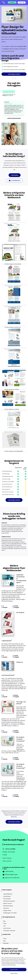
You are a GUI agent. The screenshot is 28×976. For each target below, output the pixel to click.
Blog (4, 921)
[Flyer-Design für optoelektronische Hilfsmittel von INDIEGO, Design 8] (14, 337)
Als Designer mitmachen (9, 930)
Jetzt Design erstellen (14, 74)
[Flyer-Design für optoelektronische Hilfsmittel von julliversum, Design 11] (14, 315)
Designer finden (7, 910)
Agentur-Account (7, 903)
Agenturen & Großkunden (11, 878)
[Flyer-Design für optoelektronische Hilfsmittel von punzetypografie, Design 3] (14, 420)
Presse (5, 923)
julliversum (18, 327)
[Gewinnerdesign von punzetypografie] (14, 22)
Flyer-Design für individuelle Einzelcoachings (20, 766)
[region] (14, 960)
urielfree (17, 389)
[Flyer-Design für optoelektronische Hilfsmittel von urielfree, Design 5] (14, 398)
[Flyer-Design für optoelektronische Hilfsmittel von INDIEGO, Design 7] (14, 358)
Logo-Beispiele (7, 896)
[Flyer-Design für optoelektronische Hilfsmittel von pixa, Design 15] (14, 232)
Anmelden (12, 2)
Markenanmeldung (8, 905)
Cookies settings (14, 973)
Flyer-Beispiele (7, 898)
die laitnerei (18, 264)
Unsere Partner (7, 928)
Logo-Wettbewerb (7, 894)
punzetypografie (19, 432)
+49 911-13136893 (10, 849)
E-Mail (4, 938)
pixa (16, 223)
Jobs (4, 926)
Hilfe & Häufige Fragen (10, 875)
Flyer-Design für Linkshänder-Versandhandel (20, 739)
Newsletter (6, 943)
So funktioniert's (14, 180)
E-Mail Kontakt (8, 871)
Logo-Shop (6, 908)
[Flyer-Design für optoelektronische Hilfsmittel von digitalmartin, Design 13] (14, 274)
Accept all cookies (14, 969)
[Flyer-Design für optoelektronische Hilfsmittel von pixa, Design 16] (14, 211)
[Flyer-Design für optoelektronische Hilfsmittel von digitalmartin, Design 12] (14, 294)
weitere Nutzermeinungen (14, 118)
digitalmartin (18, 286)
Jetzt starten (14, 175)
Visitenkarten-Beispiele (9, 901)
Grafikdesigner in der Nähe (10, 913)
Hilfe (4, 941)
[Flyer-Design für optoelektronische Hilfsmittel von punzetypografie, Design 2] (14, 440)
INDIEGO (17, 349)
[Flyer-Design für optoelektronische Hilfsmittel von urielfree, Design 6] (14, 378)
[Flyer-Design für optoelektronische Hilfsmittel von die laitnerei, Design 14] (14, 253)
